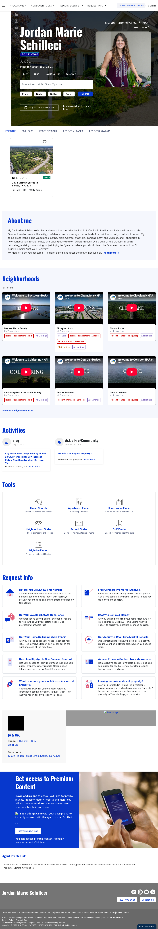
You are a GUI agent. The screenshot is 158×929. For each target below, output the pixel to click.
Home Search (38, 508)
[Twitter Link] (16, 34)
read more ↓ (111, 252)
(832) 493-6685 (29, 67)
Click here (39, 842)
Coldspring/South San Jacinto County (22, 392)
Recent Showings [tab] (99, 131)
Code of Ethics (122, 912)
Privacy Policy (8, 920)
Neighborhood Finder (38, 529)
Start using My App (28, 831)
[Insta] (16, 21)
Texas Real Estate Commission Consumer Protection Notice (28, 912)
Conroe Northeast (65, 392)
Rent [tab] (37, 74)
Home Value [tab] (53, 74)
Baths (53, 94)
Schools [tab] (71, 74)
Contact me (148, 899)
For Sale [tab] (10, 131)
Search (85, 93)
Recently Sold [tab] (48, 131)
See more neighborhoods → (17, 410)
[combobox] (56, 84)
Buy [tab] (25, 74)
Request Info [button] (95, 5)
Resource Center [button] (70, 5)
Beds (39, 94)
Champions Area (65, 328)
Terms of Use (21, 920)
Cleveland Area (117, 328)
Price (25, 94)
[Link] (16, 27)
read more (34, 466)
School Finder (79, 529)
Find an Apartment (72, 106)
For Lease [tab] (27, 131)
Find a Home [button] (17, 5)
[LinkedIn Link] (16, 14)
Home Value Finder (119, 508)
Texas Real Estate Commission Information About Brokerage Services (85, 912)
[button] (3, 5)
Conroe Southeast (118, 392)
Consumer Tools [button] (42, 5)
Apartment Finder (79, 508)
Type (68, 94)
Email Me (13, 744)
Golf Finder (119, 529)
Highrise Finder (38, 550)
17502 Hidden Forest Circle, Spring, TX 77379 (34, 755)
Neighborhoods (21, 278)
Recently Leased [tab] (73, 131)
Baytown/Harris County (15, 328)
